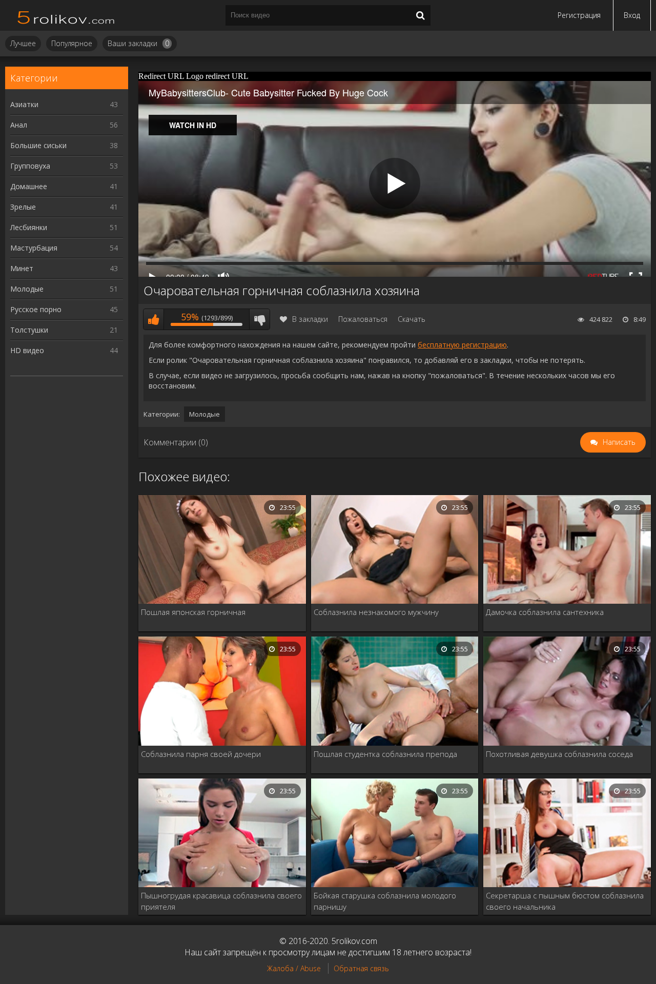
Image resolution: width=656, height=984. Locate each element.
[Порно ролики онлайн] (66, 15)
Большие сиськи (64, 145)
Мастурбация (64, 248)
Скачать (411, 319)
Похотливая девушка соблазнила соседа (559, 754)
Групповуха (64, 166)
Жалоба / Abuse (294, 968)
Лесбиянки (64, 227)
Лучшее (23, 43)
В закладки (310, 319)
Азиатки (64, 104)
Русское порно (64, 309)
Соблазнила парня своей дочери (201, 754)
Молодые (64, 289)
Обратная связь (361, 968)
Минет (64, 268)
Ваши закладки (138, 43)
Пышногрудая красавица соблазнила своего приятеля (221, 901)
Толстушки (64, 330)
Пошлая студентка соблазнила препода (385, 754)
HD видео (64, 350)
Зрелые (64, 207)
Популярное (71, 43)
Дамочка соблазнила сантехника (545, 612)
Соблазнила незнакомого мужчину (376, 612)
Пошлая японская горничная (193, 612)
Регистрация (579, 15)
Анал (64, 125)
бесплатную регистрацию (462, 345)
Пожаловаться (362, 319)
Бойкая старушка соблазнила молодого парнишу (385, 901)
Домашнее (64, 186)
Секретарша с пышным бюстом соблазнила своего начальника (565, 901)
